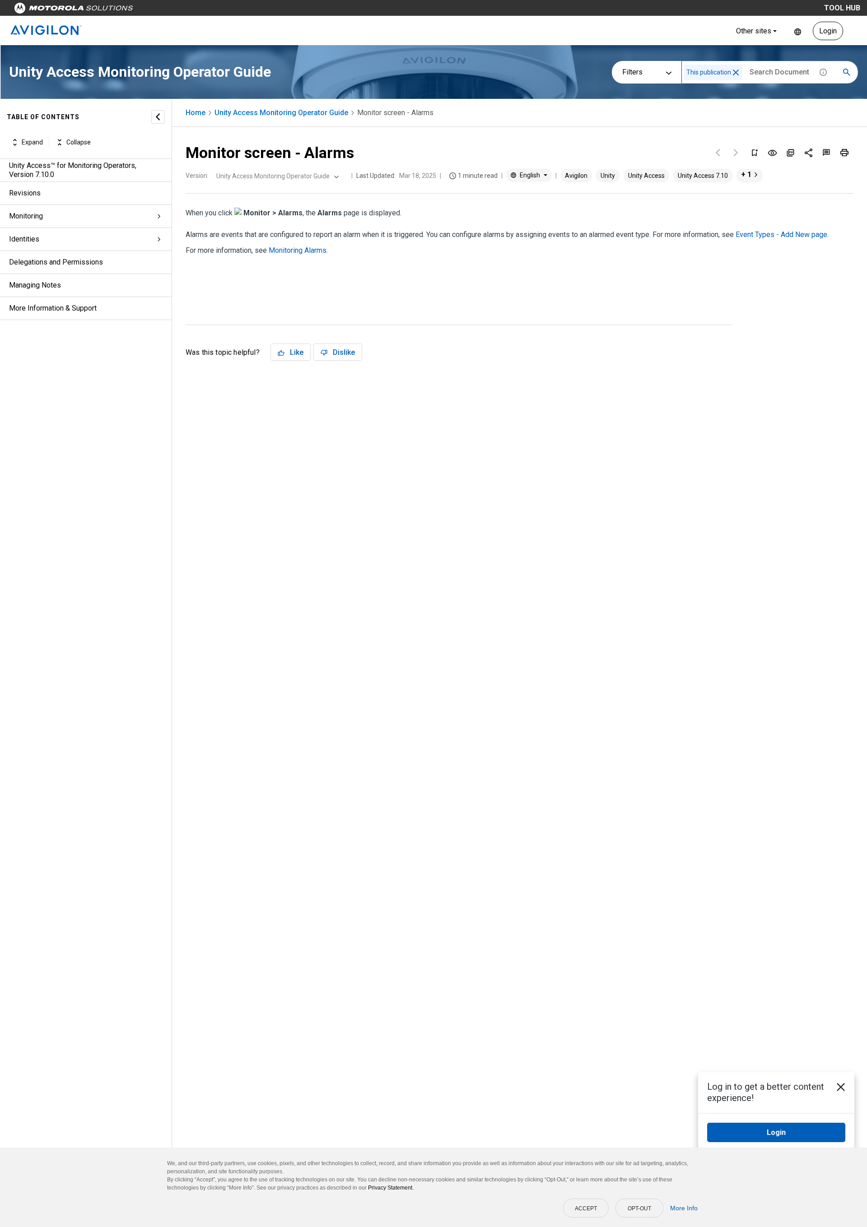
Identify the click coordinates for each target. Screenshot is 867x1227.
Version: (197, 175)
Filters (632, 72)
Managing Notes (35, 285)
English (797, 31)
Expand (32, 142)
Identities (24, 239)
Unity (608, 175)
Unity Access (646, 175)
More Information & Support (53, 308)
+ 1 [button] (746, 174)
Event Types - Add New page (781, 234)
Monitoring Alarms (297, 250)
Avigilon (576, 175)
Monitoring (26, 216)
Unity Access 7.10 (703, 175)
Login (828, 31)
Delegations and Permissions (56, 262)
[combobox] (276, 176)
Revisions (25, 193)
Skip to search (237, 10)
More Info (684, 1208)
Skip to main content (172, 10)
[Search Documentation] (846, 72)
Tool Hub (842, 8)
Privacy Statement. (391, 1188)
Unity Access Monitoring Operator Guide (281, 112)
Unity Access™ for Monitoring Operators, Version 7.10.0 (72, 170)
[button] (735, 72)
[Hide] (158, 117)
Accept (586, 1208)
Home (195, 112)
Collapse (78, 142)
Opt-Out (639, 1208)
